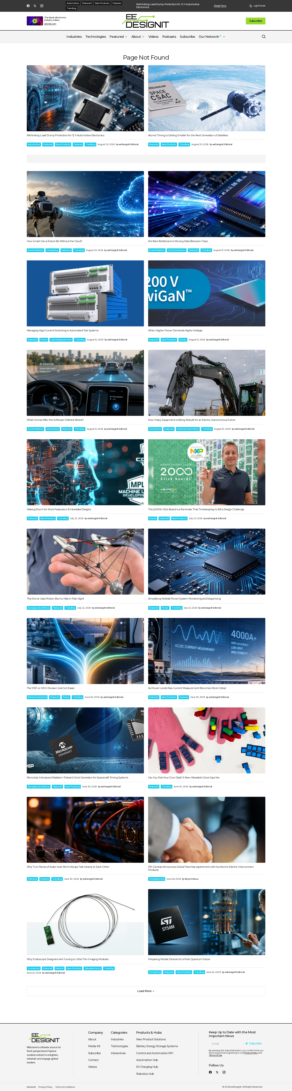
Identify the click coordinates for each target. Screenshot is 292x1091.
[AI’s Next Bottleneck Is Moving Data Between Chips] (206, 204)
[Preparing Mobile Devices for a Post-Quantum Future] (206, 922)
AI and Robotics (35, 250)
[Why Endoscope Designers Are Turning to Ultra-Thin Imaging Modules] (85, 922)
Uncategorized (156, 879)
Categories (119, 1032)
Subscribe (94, 1053)
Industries (117, 1039)
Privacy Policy (251, 1053)
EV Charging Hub (147, 1066)
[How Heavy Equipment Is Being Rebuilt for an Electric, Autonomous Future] (206, 383)
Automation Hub (147, 1060)
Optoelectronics (93, 968)
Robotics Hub (145, 1073)
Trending (71, 8)
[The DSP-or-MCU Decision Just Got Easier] (85, 651)
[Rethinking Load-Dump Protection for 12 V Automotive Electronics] (85, 98)
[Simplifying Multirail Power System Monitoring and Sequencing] (206, 562)
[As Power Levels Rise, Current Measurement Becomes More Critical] (206, 651)
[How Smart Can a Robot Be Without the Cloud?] (85, 204)
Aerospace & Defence (38, 608)
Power (43, 339)
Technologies (119, 1046)
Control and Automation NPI (154, 1053)
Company (95, 1032)
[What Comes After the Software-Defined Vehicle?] (85, 383)
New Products (102, 3)
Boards (152, 518)
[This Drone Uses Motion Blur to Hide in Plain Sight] (85, 562)
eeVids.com (50, 24)
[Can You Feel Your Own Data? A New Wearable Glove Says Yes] (206, 740)
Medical (59, 968)
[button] (257, 6)
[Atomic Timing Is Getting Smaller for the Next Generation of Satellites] (206, 98)
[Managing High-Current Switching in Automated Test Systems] (85, 293)
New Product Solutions (151, 1039)
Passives (117, 3)
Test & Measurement (61, 339)
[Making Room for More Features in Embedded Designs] (85, 472)
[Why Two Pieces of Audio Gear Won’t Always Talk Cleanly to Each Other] (85, 830)
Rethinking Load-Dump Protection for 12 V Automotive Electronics (167, 6)
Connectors (155, 429)
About (92, 1039)
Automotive (73, 3)
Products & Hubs (149, 1032)
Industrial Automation (188, 429)
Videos (92, 1066)
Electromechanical (37, 697)
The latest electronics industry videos (55, 18)
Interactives (118, 1053)
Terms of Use (215, 1055)
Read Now (220, 5)
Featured (87, 3)
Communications (176, 250)
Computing (52, 250)
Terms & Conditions (65, 1087)
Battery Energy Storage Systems (157, 1046)
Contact (93, 1060)
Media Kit (94, 1046)
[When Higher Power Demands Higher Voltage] (206, 293)
